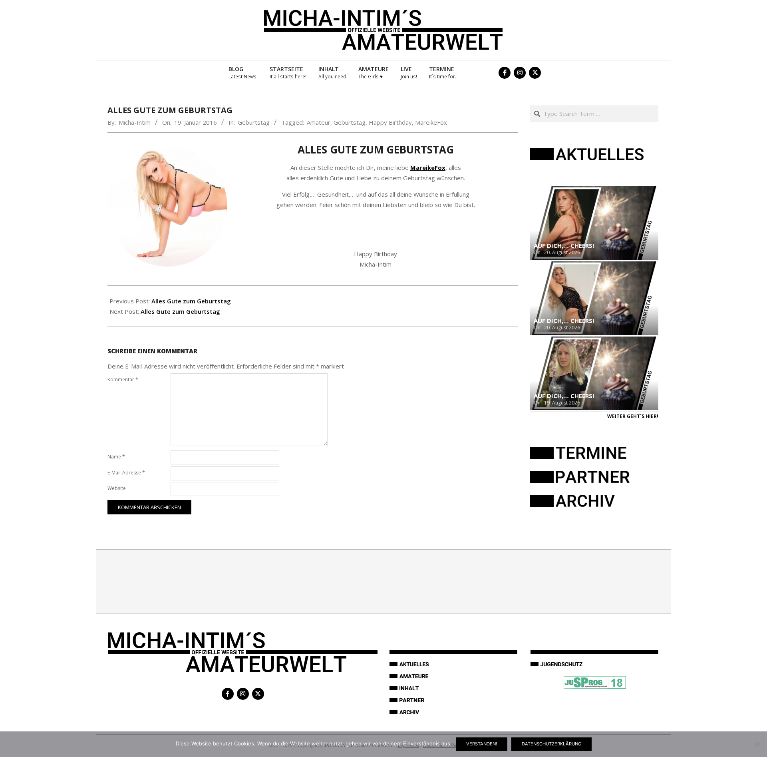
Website (116, 488)
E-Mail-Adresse (126, 472)
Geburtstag (254, 122)
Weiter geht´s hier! (632, 416)
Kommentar (122, 379)
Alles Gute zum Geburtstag (191, 301)
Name (116, 456)
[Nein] (757, 744)
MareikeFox (431, 122)
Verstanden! (481, 744)
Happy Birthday (390, 122)
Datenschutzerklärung (551, 744)
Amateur (318, 122)
